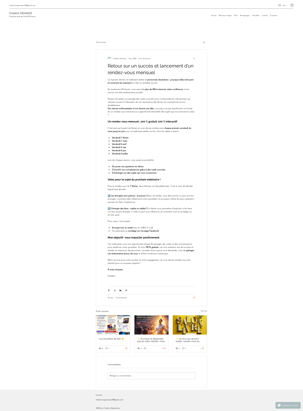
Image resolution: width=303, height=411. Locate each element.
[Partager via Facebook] (109, 290)
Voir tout (204, 311)
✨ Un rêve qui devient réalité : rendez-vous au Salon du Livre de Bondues (189, 339)
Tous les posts (101, 42)
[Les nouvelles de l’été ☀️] (113, 325)
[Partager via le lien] (126, 290)
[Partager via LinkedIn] (120, 290)
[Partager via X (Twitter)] (115, 290)
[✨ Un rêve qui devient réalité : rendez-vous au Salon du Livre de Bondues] (190, 325)
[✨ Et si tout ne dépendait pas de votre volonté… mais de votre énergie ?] (151, 325)
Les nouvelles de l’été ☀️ (111, 338)
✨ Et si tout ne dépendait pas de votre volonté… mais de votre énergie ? (150, 339)
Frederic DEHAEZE (20, 13)
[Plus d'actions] (193, 58)
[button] (292, 5)
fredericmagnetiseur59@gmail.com (22, 5)
